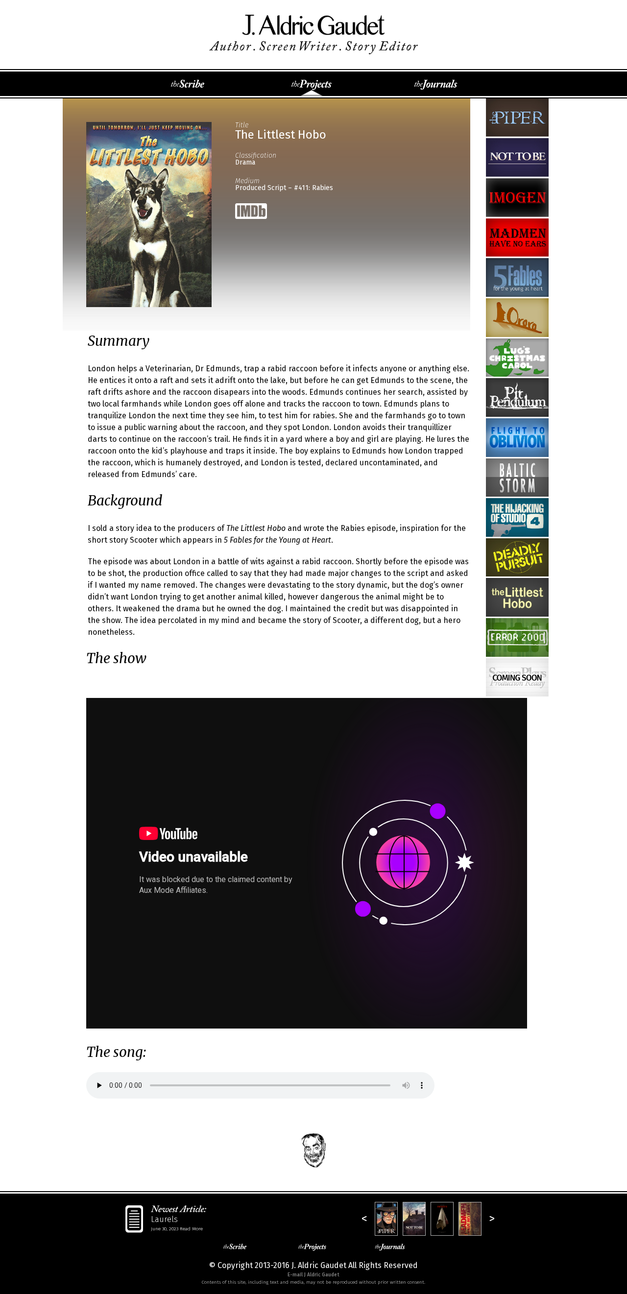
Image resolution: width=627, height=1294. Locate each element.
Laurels (164, 1219)
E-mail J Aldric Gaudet (313, 1275)
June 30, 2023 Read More (177, 1229)
